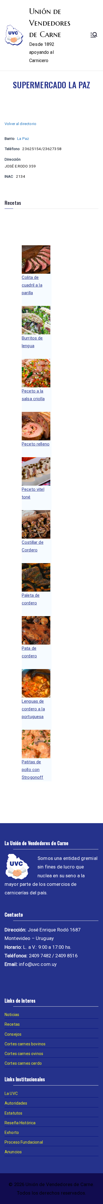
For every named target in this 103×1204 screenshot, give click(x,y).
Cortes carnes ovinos (24, 1053)
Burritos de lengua (32, 342)
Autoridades (16, 1103)
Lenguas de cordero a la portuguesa (33, 709)
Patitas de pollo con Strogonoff (32, 769)
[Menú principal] (93, 35)
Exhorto (12, 1132)
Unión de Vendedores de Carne (50, 23)
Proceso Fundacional (24, 1142)
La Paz (23, 138)
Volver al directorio (20, 124)
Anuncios (13, 1152)
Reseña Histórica (20, 1123)
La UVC (11, 1093)
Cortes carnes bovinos (25, 1044)
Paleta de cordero (30, 599)
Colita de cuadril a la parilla (32, 285)
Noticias (12, 1014)
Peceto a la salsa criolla (33, 395)
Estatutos (13, 1113)
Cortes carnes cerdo (23, 1063)
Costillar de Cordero (32, 546)
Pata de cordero (29, 652)
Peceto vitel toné (33, 493)
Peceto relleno (35, 444)
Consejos (13, 1034)
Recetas (12, 1024)
